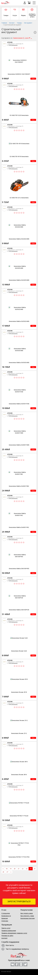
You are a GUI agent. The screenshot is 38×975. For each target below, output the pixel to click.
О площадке (5, 913)
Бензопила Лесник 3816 (19, 774)
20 (14, 869)
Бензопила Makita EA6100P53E (19, 610)
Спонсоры (4, 921)
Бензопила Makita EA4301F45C (19, 527)
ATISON (9, 42)
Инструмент (28, 23)
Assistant (4, 938)
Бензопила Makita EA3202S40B (19, 239)
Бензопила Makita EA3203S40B (19, 280)
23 (26, 869)
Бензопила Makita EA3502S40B (19, 321)
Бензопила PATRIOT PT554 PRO (19, 857)
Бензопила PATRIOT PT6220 (19, 816)
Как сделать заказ (26, 913)
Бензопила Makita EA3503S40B (19, 362)
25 (34, 869)
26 (3, 872)
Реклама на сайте (7, 935)
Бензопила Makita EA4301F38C (19, 486)
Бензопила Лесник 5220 (19, 651)
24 (30, 869)
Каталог (12, 23)
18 (6, 869)
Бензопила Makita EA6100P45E (19, 568)
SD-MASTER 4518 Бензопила (19, 156)
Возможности (6, 916)
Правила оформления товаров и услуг (14, 933)
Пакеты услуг (5, 928)
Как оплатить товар (27, 916)
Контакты (10, 945)
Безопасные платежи (27, 918)
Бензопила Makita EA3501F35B (19, 404)
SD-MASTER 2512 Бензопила (19, 198)
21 (18, 869)
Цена (27, 38)
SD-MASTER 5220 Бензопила (19, 115)
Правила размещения (8, 930)
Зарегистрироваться (19, 901)
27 (7, 872)
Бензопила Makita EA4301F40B (19, 445)
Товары (19, 23)
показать (14, 45)
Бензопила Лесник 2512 (19, 733)
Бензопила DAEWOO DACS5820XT (19, 74)
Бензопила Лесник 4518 (19, 692)
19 (10, 869)
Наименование (18, 38)
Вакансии (4, 918)
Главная (4, 23)
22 (22, 869)
